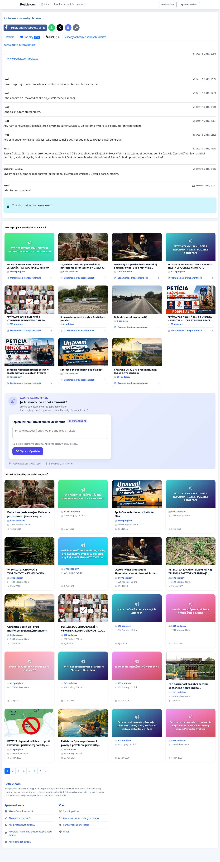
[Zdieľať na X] (60, 27)
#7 (194, 148)
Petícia (10, 37)
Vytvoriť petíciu (30, 451)
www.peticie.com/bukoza (22, 58)
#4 (194, 106)
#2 (194, 79)
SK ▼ (47, 4)
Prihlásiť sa (167, 4)
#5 (194, 120)
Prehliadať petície (64, 4)
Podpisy (31, 37)
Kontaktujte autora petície (19, 45)
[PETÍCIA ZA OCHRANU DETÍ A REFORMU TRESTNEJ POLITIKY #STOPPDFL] (191, 257)
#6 (194, 134)
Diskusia (54, 37)
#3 (194, 93)
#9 (193, 185)
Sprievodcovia (14, 805)
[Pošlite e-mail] (68, 27)
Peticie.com (28, 4)
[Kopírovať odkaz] (76, 27)
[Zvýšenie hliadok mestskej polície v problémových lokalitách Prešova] (29, 362)
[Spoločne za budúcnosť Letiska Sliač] (83, 361)
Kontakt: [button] (82, 4)
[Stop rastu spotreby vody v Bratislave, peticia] (83, 310)
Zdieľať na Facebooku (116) (28, 27)
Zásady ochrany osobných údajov (85, 37)
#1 (194, 53)
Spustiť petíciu (189, 4)
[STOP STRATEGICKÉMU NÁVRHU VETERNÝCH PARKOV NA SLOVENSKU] (29, 257)
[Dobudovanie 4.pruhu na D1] (137, 308)
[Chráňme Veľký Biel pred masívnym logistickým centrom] (137, 362)
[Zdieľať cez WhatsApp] (51, 27)
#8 (194, 168)
